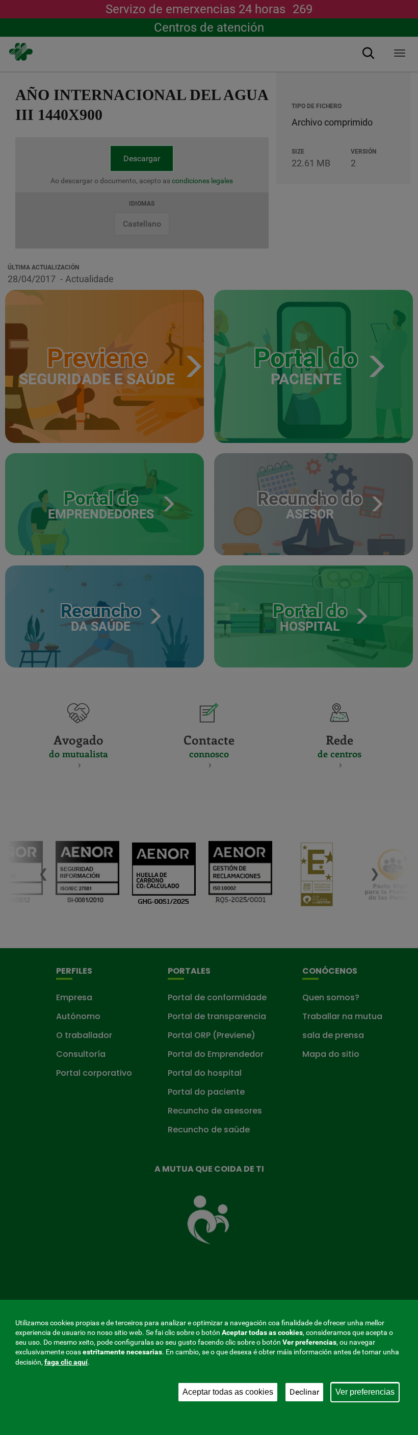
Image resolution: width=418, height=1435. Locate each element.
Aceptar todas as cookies (227, 1392)
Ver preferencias (365, 1392)
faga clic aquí (66, 1362)
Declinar (304, 1392)
